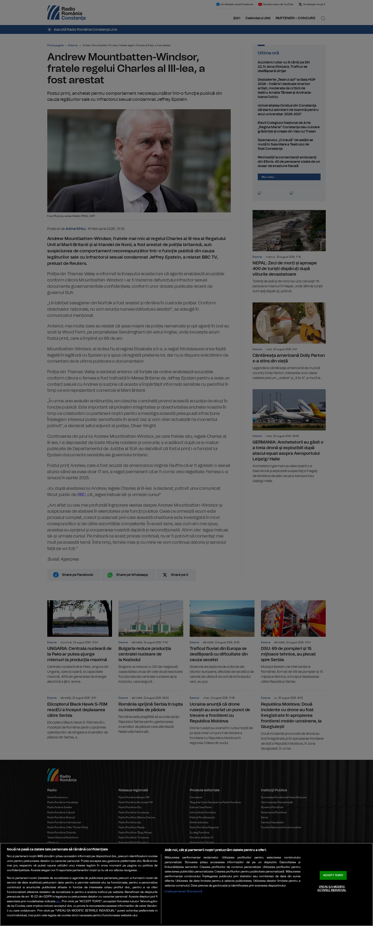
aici (58, 901)
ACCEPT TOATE (333, 875)
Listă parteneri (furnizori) (183, 891)
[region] (186, 884)
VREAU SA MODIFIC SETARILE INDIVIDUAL (331, 888)
